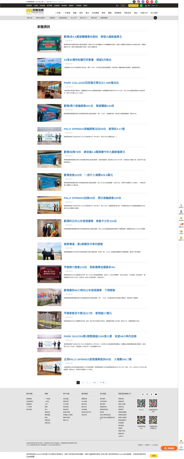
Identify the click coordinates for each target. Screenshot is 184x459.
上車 (46, 404)
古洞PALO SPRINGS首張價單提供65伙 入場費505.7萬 (98, 359)
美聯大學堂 (121, 431)
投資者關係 (29, 401)
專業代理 (66, 401)
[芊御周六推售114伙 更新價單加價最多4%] (49, 274)
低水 (46, 409)
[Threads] (142, 394)
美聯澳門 (121, 409)
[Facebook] (151, 394)
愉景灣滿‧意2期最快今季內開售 (83, 244)
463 (94, 382)
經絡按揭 (121, 425)
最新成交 (84, 404)
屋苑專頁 (102, 398)
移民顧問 (64, 5)
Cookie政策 (30, 456)
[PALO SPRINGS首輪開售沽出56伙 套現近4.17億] (49, 135)
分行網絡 (66, 404)
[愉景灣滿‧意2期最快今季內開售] (49, 250)
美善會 (102, 412)
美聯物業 (121, 398)
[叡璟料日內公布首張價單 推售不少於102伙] (49, 228)
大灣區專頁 (103, 401)
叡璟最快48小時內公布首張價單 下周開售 (89, 290)
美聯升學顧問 (122, 417)
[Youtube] (156, 394)
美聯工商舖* (122, 404)
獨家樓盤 (47, 415)
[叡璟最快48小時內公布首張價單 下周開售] (49, 297)
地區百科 (84, 415)
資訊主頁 (29, 18)
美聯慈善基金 (104, 409)
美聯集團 (29, 5)
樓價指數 (84, 398)
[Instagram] (147, 394)
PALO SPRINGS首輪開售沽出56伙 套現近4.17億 (94, 128)
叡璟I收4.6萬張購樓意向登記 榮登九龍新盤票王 (93, 36)
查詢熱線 (66, 407)
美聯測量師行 (122, 420)
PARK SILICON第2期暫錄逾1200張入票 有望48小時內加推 (100, 336)
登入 (117, 5)
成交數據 (84, 409)
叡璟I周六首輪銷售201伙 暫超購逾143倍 (89, 105)
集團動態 (29, 404)
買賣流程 (47, 423)
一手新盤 (47, 398)
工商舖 (36, 5)
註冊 (123, 5)
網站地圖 (29, 409)
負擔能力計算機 (68, 415)
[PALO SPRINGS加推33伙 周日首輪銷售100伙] (49, 204)
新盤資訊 (52, 18)
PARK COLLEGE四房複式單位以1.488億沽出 (91, 82)
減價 (46, 407)
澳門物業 (49, 5)
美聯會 (85, 5)
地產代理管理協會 (105, 415)
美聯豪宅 (47, 412)
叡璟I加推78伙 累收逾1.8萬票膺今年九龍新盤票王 (94, 152)
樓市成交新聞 (40, 18)
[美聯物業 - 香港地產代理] (35, 12)
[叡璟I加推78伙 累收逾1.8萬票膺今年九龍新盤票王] (49, 158)
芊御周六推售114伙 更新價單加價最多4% (89, 267)
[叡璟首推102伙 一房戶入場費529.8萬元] (49, 181)
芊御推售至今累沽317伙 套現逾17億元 (88, 313)
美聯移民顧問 (122, 415)
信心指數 (84, 401)
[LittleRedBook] (153, 403)
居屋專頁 (47, 420)
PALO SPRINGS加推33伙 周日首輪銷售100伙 (92, 198)
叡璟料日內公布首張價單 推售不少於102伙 (90, 221)
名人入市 (73, 18)
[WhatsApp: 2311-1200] (141, 5)
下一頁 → (103, 382)
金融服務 (57, 5)
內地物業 (42, 5)
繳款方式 (66, 420)
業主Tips (83, 18)
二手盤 (47, 401)
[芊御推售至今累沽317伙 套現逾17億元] (49, 320)
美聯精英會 (103, 407)
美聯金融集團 (122, 412)
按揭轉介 (71, 5)
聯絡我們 (66, 409)
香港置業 (121, 423)
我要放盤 (171, 448)
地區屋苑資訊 (63, 18)
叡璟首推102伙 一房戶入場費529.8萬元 (88, 175)
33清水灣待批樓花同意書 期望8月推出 (87, 59)
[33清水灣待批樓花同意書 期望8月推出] (49, 66)
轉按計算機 (66, 417)
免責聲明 (140, 445)
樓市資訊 (102, 404)
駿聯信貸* (121, 433)
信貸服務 (78, 5)
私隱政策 (147, 445)
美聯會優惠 (104, 18)
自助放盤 (66, 398)
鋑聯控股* (121, 401)
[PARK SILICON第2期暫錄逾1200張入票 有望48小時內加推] (49, 343)
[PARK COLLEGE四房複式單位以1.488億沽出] (49, 89)
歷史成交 (84, 407)
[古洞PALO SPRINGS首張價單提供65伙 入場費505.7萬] (49, 366)
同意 (153, 456)
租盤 (46, 417)
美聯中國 (121, 407)
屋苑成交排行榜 (86, 412)
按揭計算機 (66, 412)
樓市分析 (94, 18)
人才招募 (29, 407)
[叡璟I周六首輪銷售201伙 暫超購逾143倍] (49, 112)
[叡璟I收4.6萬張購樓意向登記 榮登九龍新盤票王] (49, 43)
